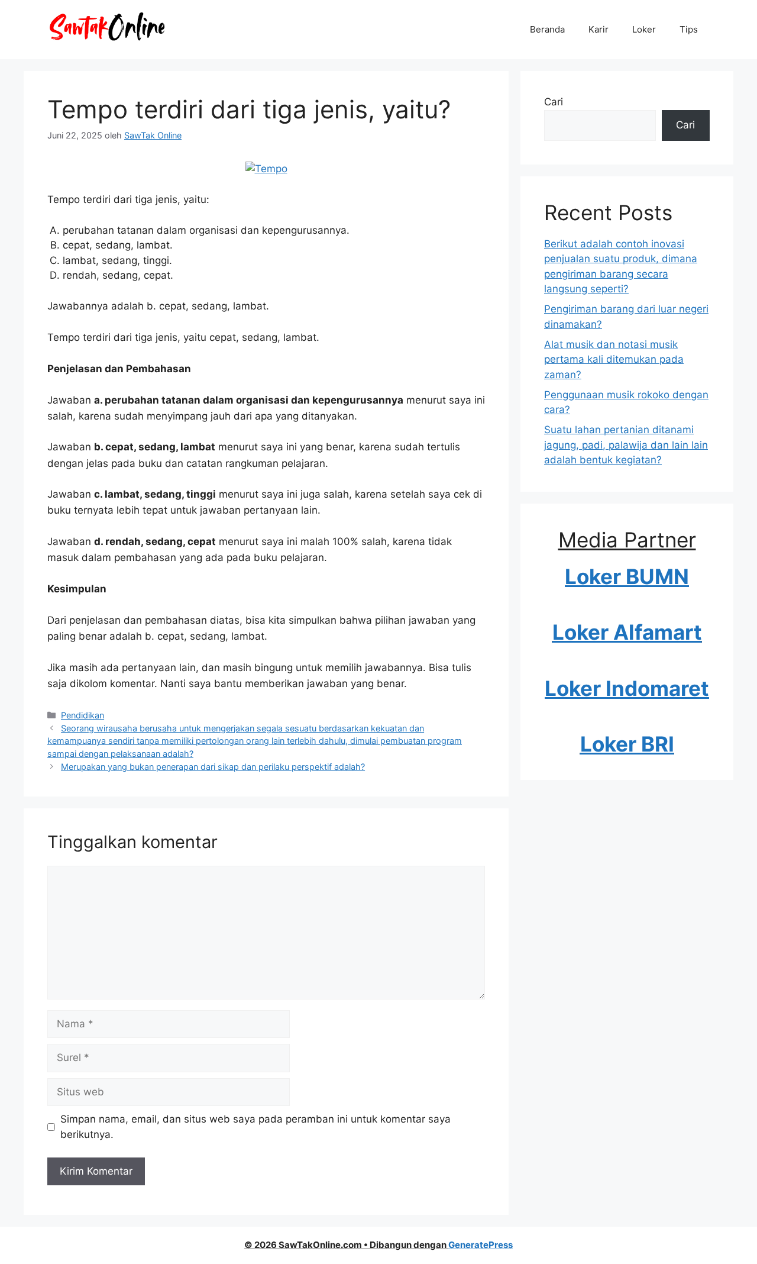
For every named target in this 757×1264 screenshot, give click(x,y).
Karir (598, 29)
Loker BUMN (627, 576)
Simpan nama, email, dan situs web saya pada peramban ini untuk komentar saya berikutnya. (255, 1126)
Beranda (547, 29)
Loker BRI (627, 743)
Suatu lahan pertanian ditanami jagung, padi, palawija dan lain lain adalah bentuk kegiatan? (626, 445)
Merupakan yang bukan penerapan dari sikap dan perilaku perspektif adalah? (213, 767)
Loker (644, 29)
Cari (553, 102)
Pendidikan (82, 715)
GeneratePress (480, 1244)
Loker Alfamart (627, 632)
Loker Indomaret (627, 688)
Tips (689, 29)
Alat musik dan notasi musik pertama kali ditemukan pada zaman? (614, 359)
